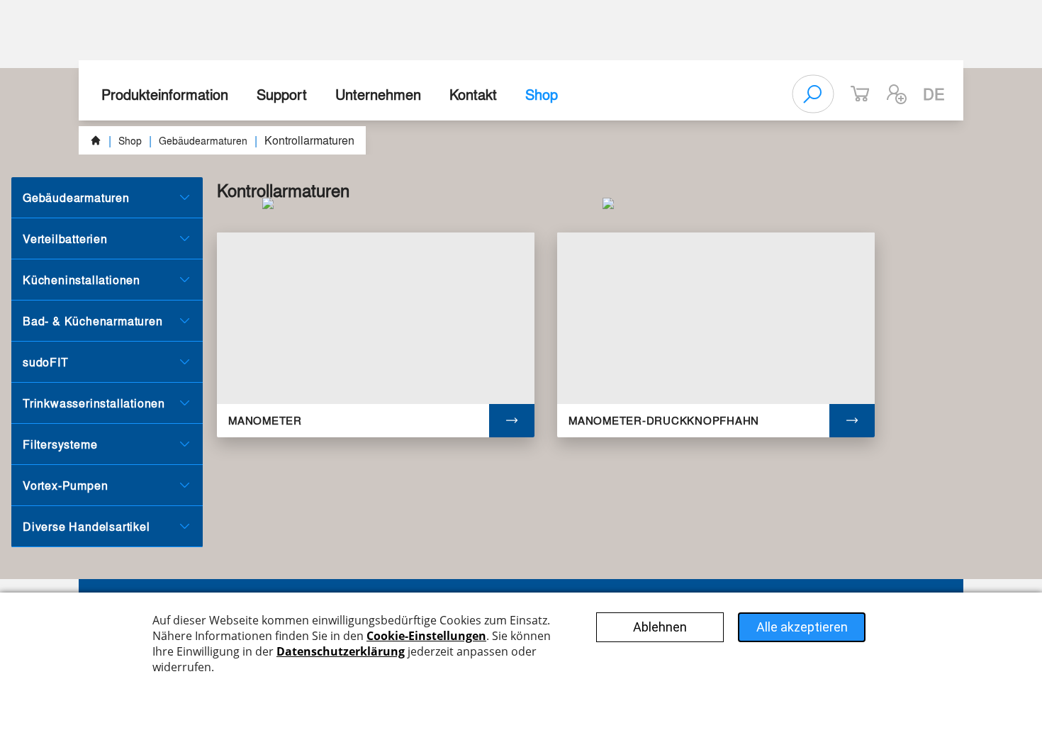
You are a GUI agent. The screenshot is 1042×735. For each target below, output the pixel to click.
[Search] (813, 94)
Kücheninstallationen (81, 279)
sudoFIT (46, 362)
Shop (541, 94)
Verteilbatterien (65, 238)
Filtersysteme (60, 444)
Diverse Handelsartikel (86, 526)
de (934, 93)
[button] (896, 94)
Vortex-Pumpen (65, 485)
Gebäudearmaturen (203, 140)
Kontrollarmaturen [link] (309, 140)
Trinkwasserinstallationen (94, 403)
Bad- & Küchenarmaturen (93, 321)
